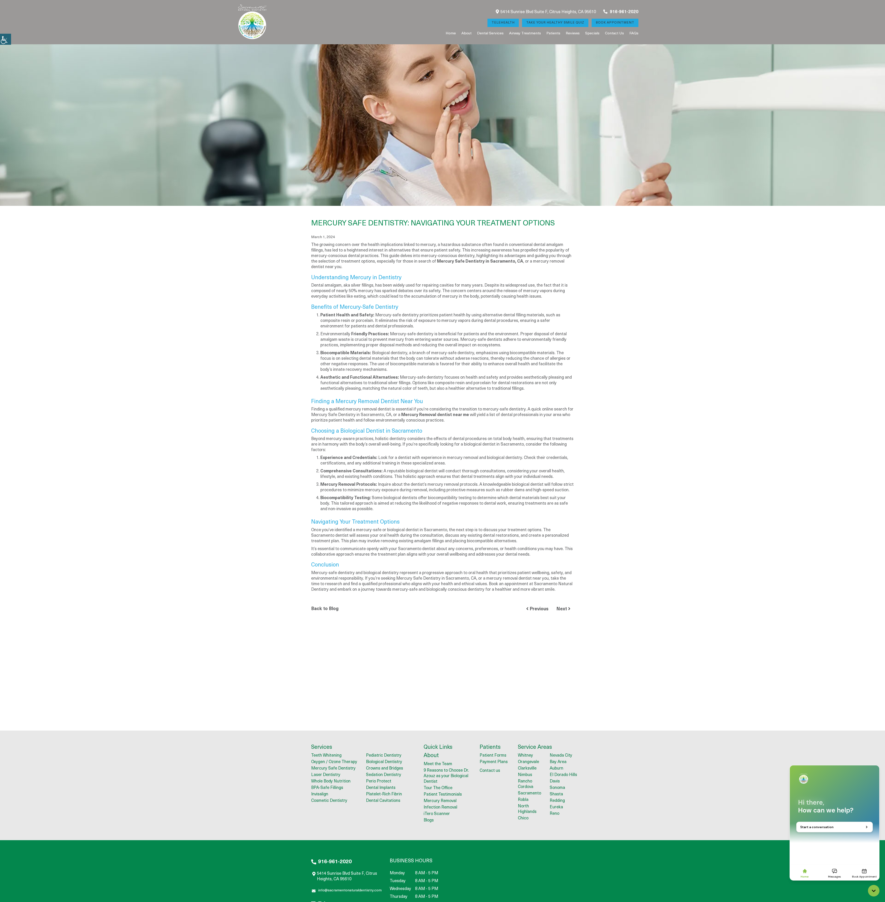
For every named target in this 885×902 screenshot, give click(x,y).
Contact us (614, 33)
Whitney (525, 756)
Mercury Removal (440, 801)
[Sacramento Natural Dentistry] (252, 22)
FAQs (633, 33)
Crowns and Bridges (384, 769)
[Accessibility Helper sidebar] (5, 39)
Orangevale (528, 762)
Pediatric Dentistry (383, 756)
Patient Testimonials (443, 795)
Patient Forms (493, 756)
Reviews (573, 33)
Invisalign (319, 794)
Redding (557, 801)
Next (562, 609)
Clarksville (527, 769)
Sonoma (557, 788)
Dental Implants (380, 788)
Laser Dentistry (325, 775)
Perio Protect (378, 781)
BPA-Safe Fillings (327, 788)
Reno (554, 814)
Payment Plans (494, 762)
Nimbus (525, 775)
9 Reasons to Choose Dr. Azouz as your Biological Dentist (446, 776)
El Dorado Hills (563, 775)
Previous (538, 609)
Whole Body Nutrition (331, 781)
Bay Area (558, 762)
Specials (592, 33)
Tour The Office (438, 788)
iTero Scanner (437, 814)
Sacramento (529, 793)
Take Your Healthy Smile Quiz (555, 22)
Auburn (556, 769)
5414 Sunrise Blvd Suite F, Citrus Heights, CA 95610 (548, 12)
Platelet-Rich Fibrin (384, 794)
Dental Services (490, 33)
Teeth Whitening (326, 756)
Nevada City (561, 756)
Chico (523, 818)
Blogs (429, 820)
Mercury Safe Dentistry (333, 769)
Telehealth (503, 22)
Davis (555, 781)
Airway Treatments (525, 33)
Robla (523, 800)
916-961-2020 (623, 12)
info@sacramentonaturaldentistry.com (350, 890)
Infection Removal (440, 808)
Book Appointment (615, 22)
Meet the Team (438, 764)
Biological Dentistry (384, 762)
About (466, 33)
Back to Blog (325, 609)
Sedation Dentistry (383, 775)
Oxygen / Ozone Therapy (334, 762)
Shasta (556, 794)
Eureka (556, 807)
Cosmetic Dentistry (329, 801)
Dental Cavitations (383, 801)
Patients (553, 33)
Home (451, 33)
